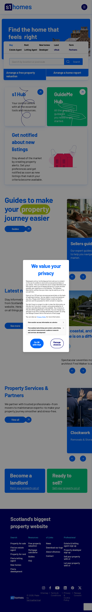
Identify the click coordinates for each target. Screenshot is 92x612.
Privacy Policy (41, 317)
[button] (46, 322)
